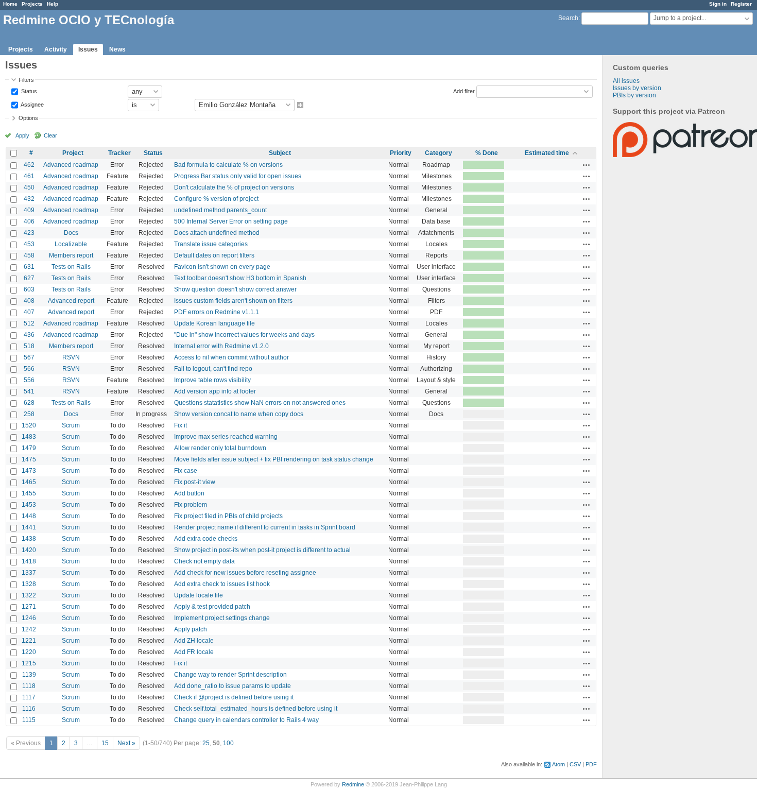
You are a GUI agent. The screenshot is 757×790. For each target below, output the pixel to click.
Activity (55, 49)
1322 (29, 595)
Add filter (464, 91)
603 (29, 289)
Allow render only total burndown (220, 448)
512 (29, 323)
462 (29, 164)
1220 (29, 652)
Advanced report (71, 300)
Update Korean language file (214, 323)
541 (29, 391)
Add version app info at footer (215, 391)
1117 (29, 697)
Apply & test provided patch (212, 606)
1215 (29, 663)
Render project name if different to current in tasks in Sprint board (264, 527)
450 (29, 187)
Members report (71, 255)
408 (29, 300)
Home (10, 4)
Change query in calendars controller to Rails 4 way (246, 720)
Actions (586, 165)
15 (105, 743)
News (117, 49)
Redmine (353, 784)
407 (29, 312)
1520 (29, 425)
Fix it (180, 425)
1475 (29, 459)
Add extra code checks (205, 538)
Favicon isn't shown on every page (222, 266)
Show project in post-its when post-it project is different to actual (262, 550)
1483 (29, 436)
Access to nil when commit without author (231, 357)
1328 (29, 584)
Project (72, 153)
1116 (29, 708)
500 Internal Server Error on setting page (231, 221)
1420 (29, 550)
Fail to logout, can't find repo (213, 368)
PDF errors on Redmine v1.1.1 (216, 312)
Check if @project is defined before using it (234, 697)
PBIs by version (634, 95)
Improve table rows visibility (212, 380)
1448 (29, 516)
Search (568, 18)
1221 (29, 640)
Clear (50, 135)
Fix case (185, 470)
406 (29, 221)
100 (228, 743)
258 (29, 414)
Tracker (119, 153)
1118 (29, 686)
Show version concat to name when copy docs (238, 414)
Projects (32, 4)
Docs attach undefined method (217, 232)
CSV (575, 764)
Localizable (71, 244)
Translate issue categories (211, 244)
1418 (29, 561)
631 (29, 266)
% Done (486, 153)
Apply (22, 135)
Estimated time (547, 153)
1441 (29, 527)
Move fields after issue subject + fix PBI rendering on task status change (273, 459)
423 (29, 232)
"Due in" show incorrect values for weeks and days (244, 334)
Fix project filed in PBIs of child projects (228, 516)
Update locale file (198, 595)
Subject (280, 153)
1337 (29, 572)
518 (29, 346)
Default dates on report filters (214, 255)
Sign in (718, 4)
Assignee (32, 104)
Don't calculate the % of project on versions (234, 187)
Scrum (71, 425)
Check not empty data (204, 561)
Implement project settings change (222, 618)
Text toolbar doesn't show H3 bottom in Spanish (240, 278)
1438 (29, 538)
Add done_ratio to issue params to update (232, 686)
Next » (126, 743)
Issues (88, 49)
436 (29, 334)
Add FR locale (194, 652)
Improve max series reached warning (226, 436)
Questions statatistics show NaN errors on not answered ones (260, 402)
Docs (71, 232)
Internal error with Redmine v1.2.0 (221, 346)
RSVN (71, 357)
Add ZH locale (194, 640)
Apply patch (190, 629)
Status (28, 91)
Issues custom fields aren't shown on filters (233, 300)
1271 (29, 606)
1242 (29, 629)
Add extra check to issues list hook (222, 584)
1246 (29, 618)
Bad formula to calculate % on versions (228, 164)
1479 (29, 448)
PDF (591, 764)
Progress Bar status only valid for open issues (237, 176)
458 (29, 255)
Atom (558, 764)
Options (28, 118)
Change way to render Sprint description (230, 674)
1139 (29, 674)
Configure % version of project (216, 198)
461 (29, 176)
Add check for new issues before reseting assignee (245, 572)
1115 (29, 720)
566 (29, 368)
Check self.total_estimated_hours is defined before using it (255, 708)
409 (29, 210)
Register (741, 4)
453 (29, 244)
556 (29, 380)
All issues (626, 80)
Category (438, 153)
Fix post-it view (194, 482)
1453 (29, 504)
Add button (189, 493)
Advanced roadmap (70, 164)
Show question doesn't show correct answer (235, 289)
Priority (400, 153)
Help (52, 4)
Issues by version (637, 88)
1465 (29, 482)
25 (206, 743)
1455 (29, 493)
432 (29, 198)
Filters (26, 80)
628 (29, 402)
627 (29, 278)
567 (29, 357)
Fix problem (190, 504)
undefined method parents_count (220, 210)
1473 (29, 470)
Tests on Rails (71, 266)
